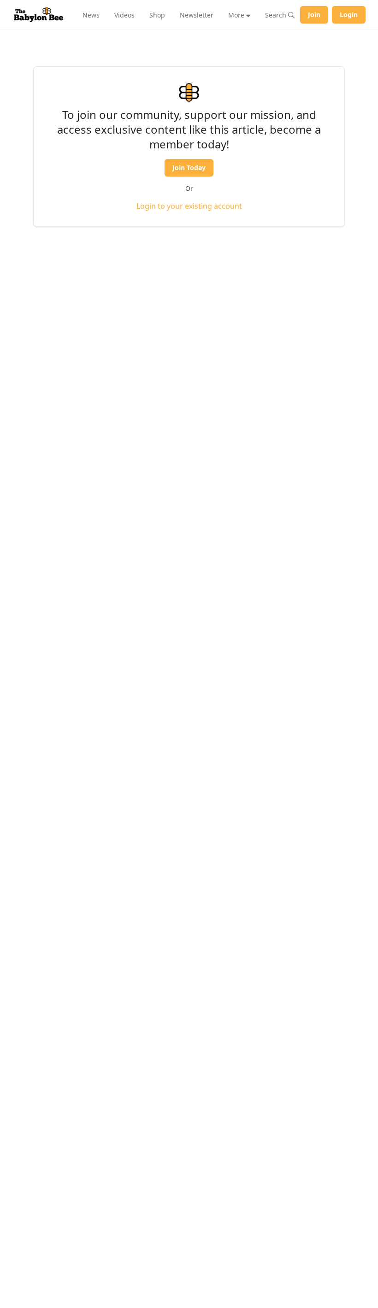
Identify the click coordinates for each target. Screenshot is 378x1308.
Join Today (189, 167)
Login (349, 14)
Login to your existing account (189, 206)
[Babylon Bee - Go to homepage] (38, 15)
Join (314, 14)
